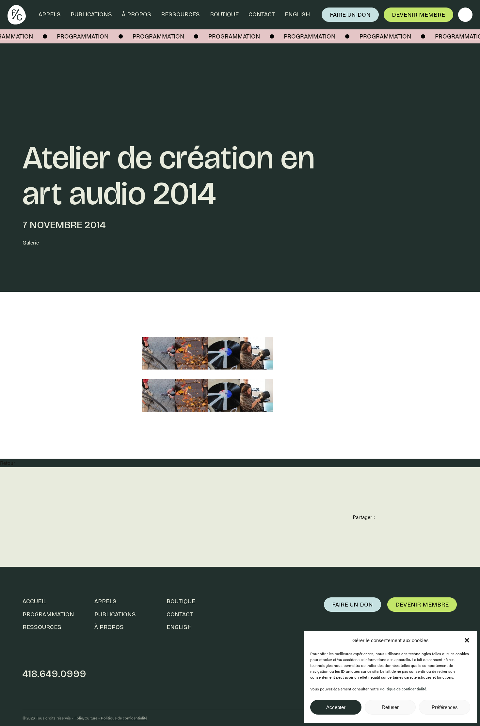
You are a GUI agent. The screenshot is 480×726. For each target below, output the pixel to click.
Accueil (34, 601)
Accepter (335, 707)
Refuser (390, 707)
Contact (261, 14)
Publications (91, 14)
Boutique (224, 14)
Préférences (445, 707)
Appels (50, 14)
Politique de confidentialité (124, 718)
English (297, 14)
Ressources (180, 14)
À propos (136, 14)
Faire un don (350, 14)
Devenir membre (418, 14)
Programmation (48, 614)
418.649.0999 (54, 674)
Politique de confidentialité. (403, 689)
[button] (467, 640)
